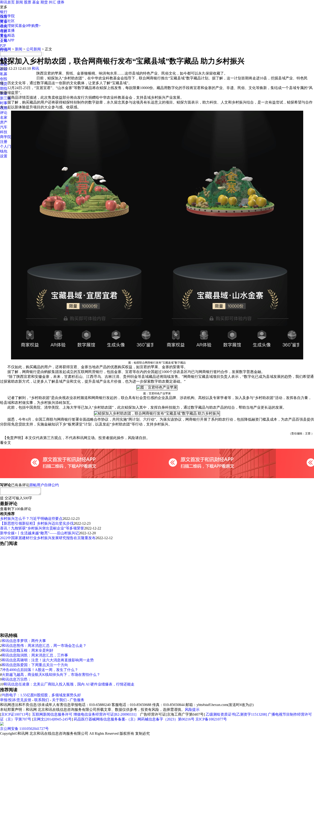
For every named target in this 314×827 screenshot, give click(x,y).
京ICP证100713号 (15, 714)
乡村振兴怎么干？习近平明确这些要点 (31, 518)
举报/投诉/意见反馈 (15, 700)
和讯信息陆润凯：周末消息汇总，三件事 (35, 655)
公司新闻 (33, 49)
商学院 (5, 137)
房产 (3, 122)
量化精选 (7, 35)
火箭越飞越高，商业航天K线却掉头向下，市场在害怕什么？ (51, 675)
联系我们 (41, 700)
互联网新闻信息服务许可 (52, 714)
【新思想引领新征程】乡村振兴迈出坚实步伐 (37, 523)
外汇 (52, 2)
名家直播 (7, 30)
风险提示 (192, 709)
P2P (3, 45)
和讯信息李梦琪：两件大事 (24, 641)
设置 (3, 156)
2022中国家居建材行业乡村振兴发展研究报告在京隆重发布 (48, 538)
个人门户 (7, 146)
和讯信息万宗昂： (16, 679)
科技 (3, 132)
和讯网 (5, 49)
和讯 (35, 68)
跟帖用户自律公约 (44, 485)
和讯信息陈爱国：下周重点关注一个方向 (35, 665)
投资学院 (7, 16)
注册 (3, 142)
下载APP (7, 40)
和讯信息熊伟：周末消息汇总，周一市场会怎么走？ (44, 646)
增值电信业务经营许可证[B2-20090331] (104, 714)
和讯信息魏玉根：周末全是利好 (27, 650)
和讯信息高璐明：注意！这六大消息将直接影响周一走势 (48, 660)
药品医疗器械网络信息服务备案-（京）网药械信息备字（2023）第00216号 (134, 719)
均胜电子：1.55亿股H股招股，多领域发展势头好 (41, 695)
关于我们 (59, 700)
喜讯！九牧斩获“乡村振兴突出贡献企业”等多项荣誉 (42, 528)
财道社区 (7, 21)
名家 (3, 117)
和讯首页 (7, 2)
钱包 (3, 151)
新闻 (19, 2)
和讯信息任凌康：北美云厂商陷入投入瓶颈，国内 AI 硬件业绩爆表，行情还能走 (69, 684)
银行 (3, 12)
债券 (60, 2)
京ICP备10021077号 (211, 719)
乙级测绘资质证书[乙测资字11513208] (236, 714)
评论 (3, 113)
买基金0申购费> (28, 26)
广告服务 (77, 700)
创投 (3, 79)
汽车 (3, 127)
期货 (44, 2)
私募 (3, 74)
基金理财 (7, 26)
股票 (27, 2)
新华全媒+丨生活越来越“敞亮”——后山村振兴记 (39, 533)
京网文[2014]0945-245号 (52, 719)
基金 (36, 2)
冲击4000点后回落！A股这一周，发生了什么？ (40, 670)
